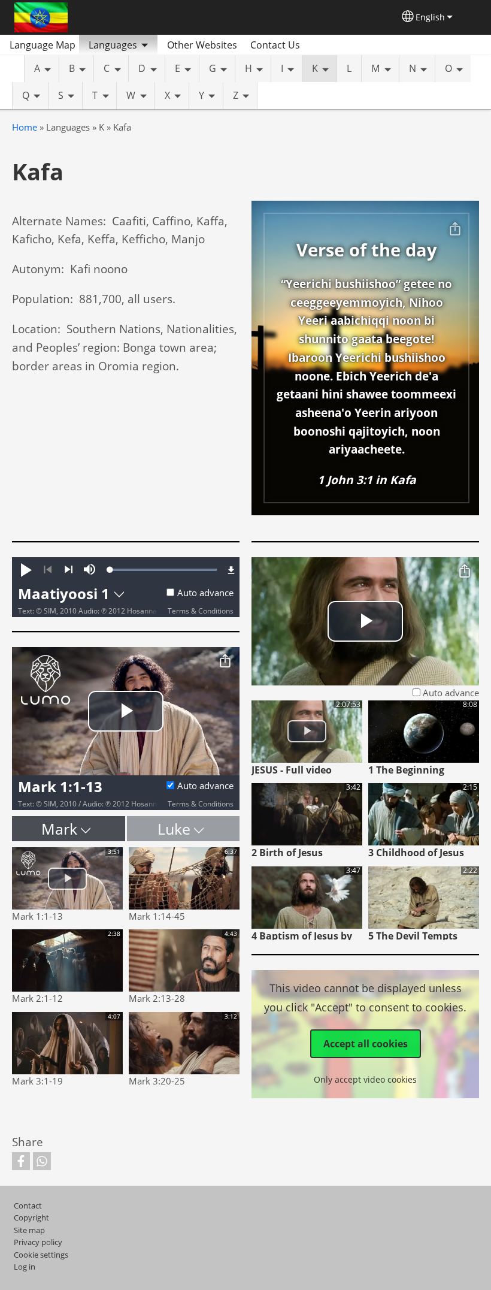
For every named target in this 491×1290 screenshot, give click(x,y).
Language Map (42, 45)
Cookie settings (41, 1254)
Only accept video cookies (365, 1079)
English (430, 17)
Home (24, 127)
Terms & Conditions (201, 610)
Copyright (31, 1217)
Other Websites (202, 45)
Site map (29, 1230)
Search (323, 45)
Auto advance (205, 593)
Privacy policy (38, 1242)
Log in (24, 1266)
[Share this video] (225, 661)
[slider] (163, 570)
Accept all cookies (365, 1043)
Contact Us (275, 45)
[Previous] (47, 569)
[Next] (68, 569)
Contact (28, 1205)
